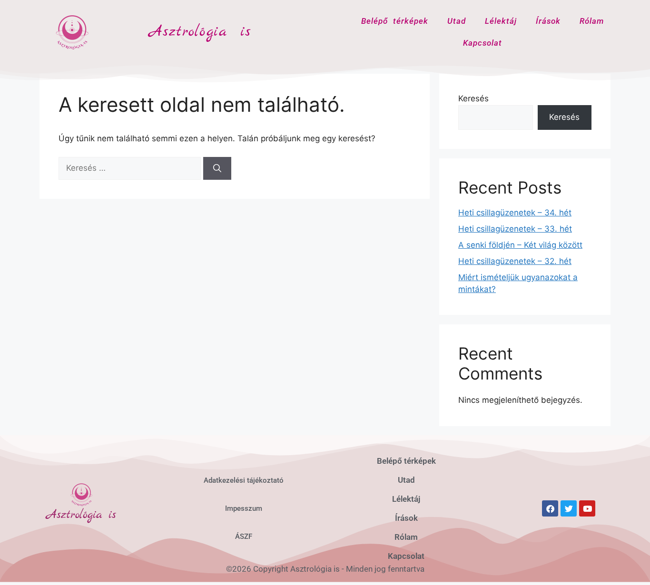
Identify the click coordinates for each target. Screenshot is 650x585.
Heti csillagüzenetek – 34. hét (514, 212)
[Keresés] (217, 168)
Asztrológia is (200, 32)
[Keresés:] (131, 168)
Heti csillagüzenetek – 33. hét (515, 229)
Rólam (592, 21)
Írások (548, 21)
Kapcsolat (482, 43)
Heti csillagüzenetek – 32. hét (514, 261)
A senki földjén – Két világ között (520, 245)
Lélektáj (501, 21)
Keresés (473, 98)
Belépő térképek (394, 21)
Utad (456, 21)
